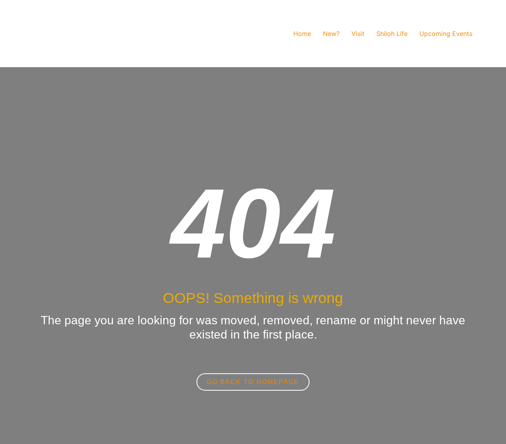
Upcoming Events (445, 34)
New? (331, 34)
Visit (357, 34)
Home (302, 34)
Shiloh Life (392, 34)
